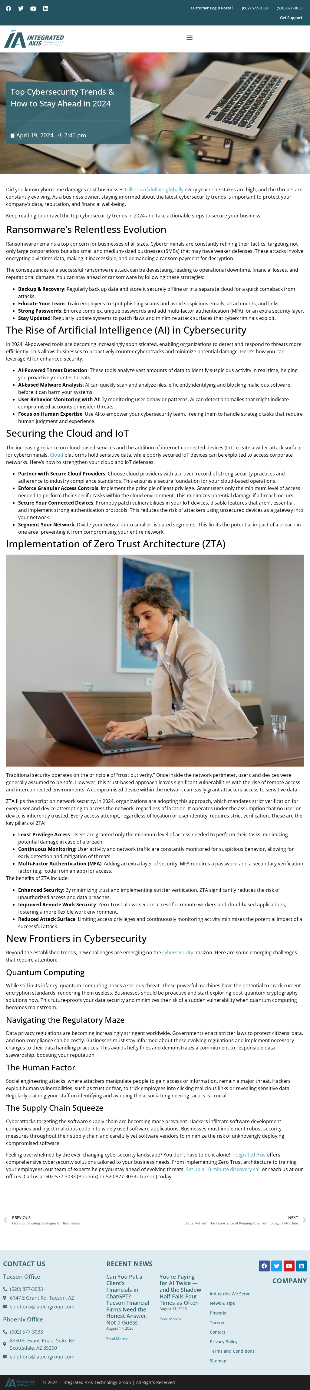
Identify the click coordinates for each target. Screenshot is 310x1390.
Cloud (56, 455)
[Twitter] (20, 8)
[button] (189, 37)
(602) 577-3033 (255, 8)
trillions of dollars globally (154, 189)
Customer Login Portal (212, 8)
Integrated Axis (248, 1154)
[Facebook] (8, 8)
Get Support (291, 17)
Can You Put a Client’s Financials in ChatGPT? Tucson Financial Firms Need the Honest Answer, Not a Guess (127, 1299)
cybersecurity (177, 952)
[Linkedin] (45, 8)
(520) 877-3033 (289, 8)
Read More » (117, 1338)
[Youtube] (33, 8)
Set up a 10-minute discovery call (223, 1169)
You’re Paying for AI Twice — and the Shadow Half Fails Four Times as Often (180, 1289)
